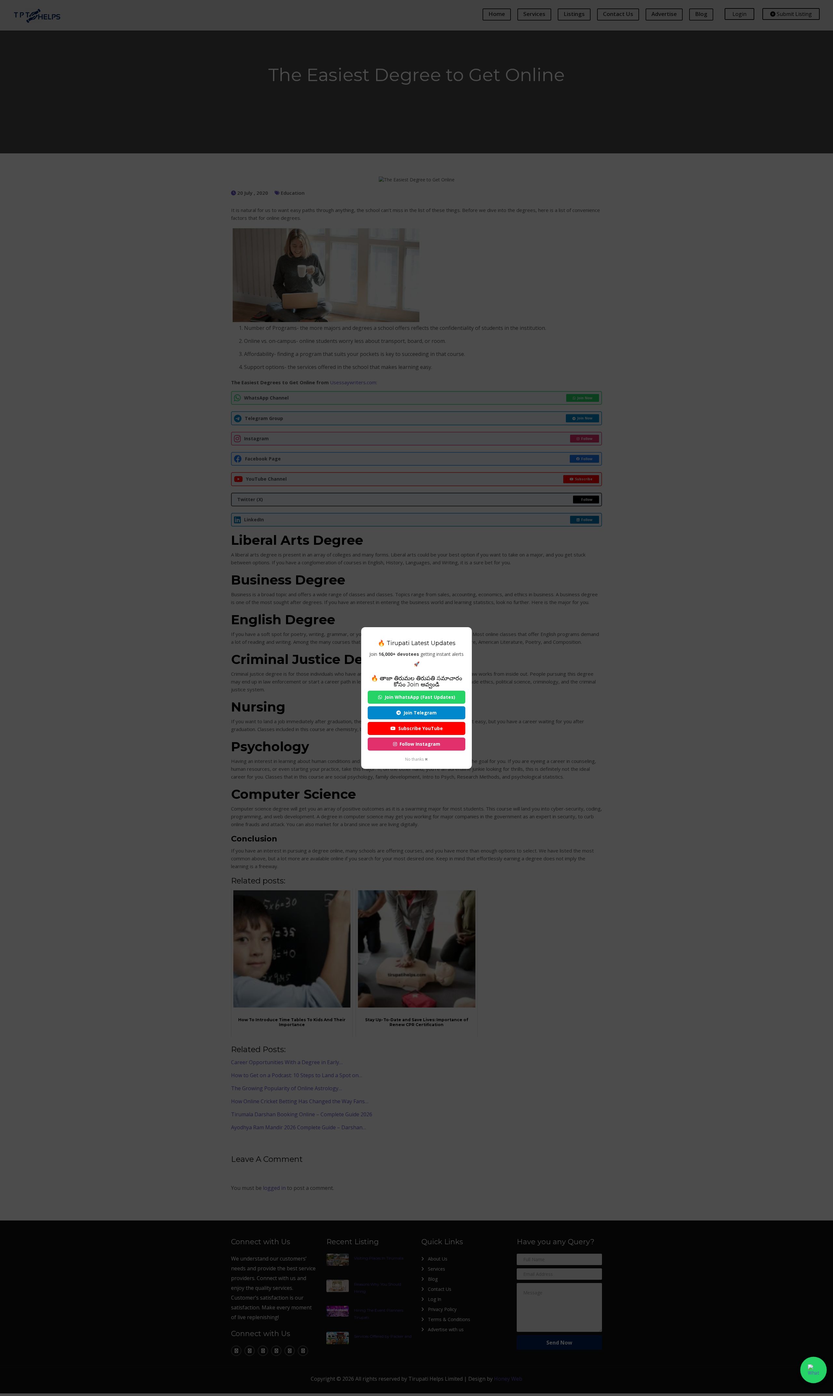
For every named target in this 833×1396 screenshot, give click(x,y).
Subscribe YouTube (420, 728)
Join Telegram (420, 713)
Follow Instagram (420, 744)
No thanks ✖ (416, 759)
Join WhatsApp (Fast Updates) (420, 697)
